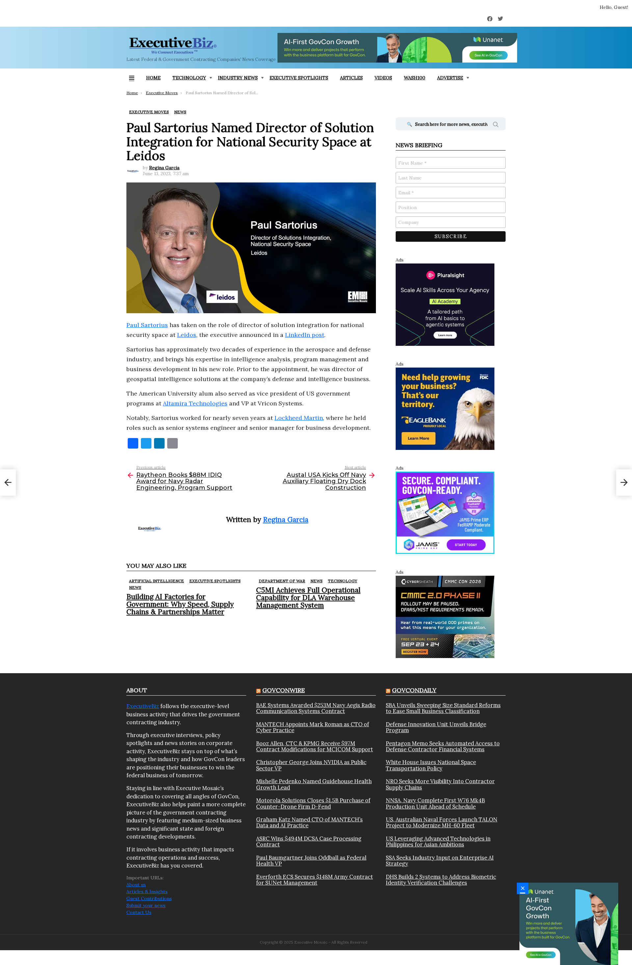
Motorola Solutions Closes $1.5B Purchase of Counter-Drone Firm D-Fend (313, 803)
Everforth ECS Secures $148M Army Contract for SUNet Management (314, 880)
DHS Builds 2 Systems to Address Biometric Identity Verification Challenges (441, 880)
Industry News (238, 78)
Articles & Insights (147, 892)
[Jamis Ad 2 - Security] (445, 512)
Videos (383, 78)
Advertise (450, 78)
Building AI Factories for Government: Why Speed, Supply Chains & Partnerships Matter (180, 604)
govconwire (283, 690)
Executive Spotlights (299, 78)
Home (153, 78)
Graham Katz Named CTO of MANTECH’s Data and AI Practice (309, 822)
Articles (351, 78)
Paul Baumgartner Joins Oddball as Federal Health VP (311, 861)
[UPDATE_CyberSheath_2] (445, 617)
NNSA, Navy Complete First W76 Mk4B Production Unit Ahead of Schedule (435, 803)
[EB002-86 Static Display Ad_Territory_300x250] (445, 408)
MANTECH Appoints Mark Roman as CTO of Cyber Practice (312, 727)
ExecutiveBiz (142, 706)
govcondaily (414, 690)
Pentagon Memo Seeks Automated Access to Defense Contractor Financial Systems (443, 746)
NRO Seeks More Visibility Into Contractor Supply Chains (440, 784)
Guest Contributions (149, 898)
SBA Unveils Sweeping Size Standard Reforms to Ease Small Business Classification (443, 708)
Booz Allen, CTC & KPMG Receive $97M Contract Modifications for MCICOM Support (314, 746)
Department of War (282, 580)
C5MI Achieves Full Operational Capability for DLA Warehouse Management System (308, 598)
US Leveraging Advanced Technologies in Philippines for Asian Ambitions (438, 842)
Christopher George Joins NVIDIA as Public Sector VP (311, 765)
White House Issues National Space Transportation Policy (431, 765)
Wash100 (414, 78)
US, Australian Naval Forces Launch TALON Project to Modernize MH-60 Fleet (441, 822)
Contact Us (138, 912)
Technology (189, 78)
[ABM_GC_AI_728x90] (397, 48)
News (135, 587)
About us (136, 885)
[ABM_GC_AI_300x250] (568, 923)
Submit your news (146, 905)
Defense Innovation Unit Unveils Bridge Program (436, 727)
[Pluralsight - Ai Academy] (445, 304)
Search (495, 125)
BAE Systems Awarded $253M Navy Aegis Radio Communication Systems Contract (316, 708)
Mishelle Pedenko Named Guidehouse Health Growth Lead (314, 784)
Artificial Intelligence (156, 580)
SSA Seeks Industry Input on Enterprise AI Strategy (440, 861)
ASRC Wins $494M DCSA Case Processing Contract (308, 842)
